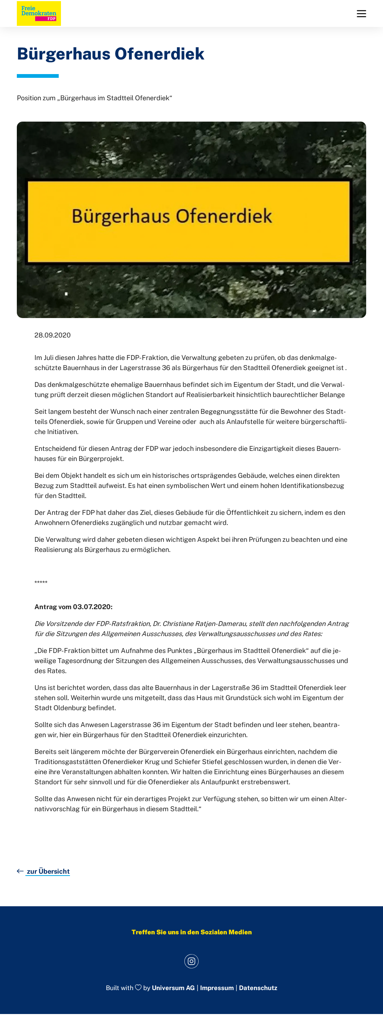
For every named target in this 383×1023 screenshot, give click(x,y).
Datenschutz (258, 988)
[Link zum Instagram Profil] (191, 961)
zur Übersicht (47, 871)
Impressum (217, 988)
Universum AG (173, 988)
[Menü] (361, 13)
